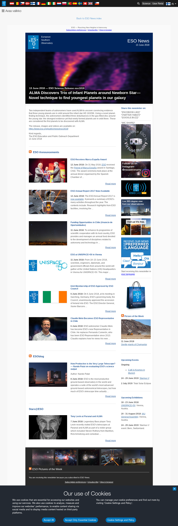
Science (146, 3)
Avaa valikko (13, 11)
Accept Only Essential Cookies (80, 520)
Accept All (49, 520)
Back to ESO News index (89, 18)
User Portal (157, 3)
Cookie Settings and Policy (120, 520)
